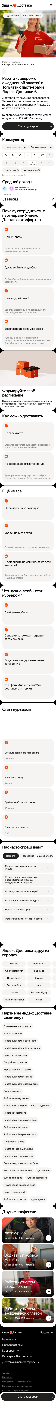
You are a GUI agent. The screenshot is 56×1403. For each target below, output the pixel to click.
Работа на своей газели (16, 1127)
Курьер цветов (38, 1199)
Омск (39, 999)
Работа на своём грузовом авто (20, 1134)
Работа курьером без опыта (18, 1076)
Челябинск (39, 963)
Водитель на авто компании (18, 1170)
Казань (14, 992)
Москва (14, 963)
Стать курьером (28, 126)
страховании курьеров (33, 343)
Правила (10, 856)
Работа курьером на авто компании (22, 1048)
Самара (39, 978)
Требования (28, 856)
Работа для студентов (15, 1199)
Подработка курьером (15, 1062)
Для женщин (43, 1170)
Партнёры (7, 1377)
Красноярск (39, 970)
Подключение (12, 15)
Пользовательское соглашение (16, 1382)
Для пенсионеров (13, 1177)
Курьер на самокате (37, 1177)
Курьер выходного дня (15, 1055)
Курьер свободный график (17, 1069)
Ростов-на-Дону (39, 992)
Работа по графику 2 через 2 (18, 1149)
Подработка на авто (14, 1141)
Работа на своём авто (15, 1112)
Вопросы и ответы (32, 15)
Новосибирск (14, 978)
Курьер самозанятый (14, 1192)
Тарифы (6, 1373)
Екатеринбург (14, 985)
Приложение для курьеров (17, 1026)
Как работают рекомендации (15, 1390)
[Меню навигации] (51, 5)
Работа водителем (40, 1105)
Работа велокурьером (15, 1105)
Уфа (39, 985)
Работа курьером (11, 61)
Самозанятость (45, 856)
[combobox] (14, 147)
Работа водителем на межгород (20, 1120)
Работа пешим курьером (16, 1098)
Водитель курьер (12, 1091)
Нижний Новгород (14, 999)
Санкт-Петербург (14, 970)
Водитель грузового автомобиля (21, 1163)
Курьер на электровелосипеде (19, 1185)
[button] (28, 868)
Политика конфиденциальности (17, 1386)
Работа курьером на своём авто (20, 1040)
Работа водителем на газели (18, 1156)
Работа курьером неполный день (21, 1084)
